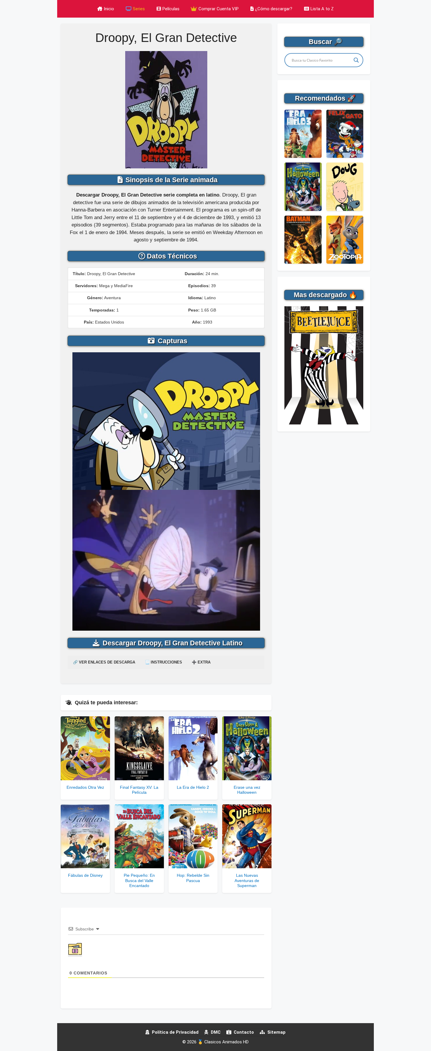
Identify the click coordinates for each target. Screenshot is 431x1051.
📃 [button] (163, 662)
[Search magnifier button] (356, 60)
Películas (170, 8)
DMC (215, 1032)
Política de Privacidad (174, 1032)
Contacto (243, 1032)
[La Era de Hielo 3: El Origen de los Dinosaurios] (302, 134)
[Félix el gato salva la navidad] (344, 134)
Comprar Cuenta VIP (218, 8)
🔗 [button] (104, 662)
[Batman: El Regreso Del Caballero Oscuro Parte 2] (302, 240)
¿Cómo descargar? (273, 8)
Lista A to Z (322, 8)
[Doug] (344, 187)
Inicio (109, 8)
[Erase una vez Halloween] (302, 187)
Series (139, 8)
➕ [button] (201, 662)
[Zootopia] (344, 240)
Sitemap (276, 1032)
